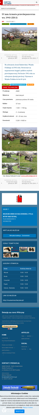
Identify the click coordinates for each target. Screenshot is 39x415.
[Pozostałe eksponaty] (15, 254)
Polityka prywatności (8, 340)
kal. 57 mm (30, 24)
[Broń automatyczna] (15, 249)
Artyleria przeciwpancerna (18, 24)
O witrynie (5, 338)
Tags (22, 336)
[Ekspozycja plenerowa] (23, 249)
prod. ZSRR (5, 24)
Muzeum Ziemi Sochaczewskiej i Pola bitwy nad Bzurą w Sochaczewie (18, 6)
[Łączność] (7, 254)
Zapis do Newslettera (8, 353)
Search (29, 336)
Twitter (23, 349)
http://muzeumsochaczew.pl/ (13, 300)
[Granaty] (31, 249)
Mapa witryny (25, 338)
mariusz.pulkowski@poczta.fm (29, 176)
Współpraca (5, 350)
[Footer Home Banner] (19, 387)
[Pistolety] (7, 249)
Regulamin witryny (7, 347)
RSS (30, 349)
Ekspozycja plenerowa (8, 8)
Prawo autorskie (7, 345)
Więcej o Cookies (28, 407)
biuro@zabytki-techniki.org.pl (9, 377)
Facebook (24, 346)
